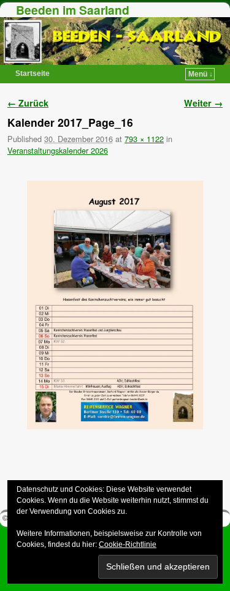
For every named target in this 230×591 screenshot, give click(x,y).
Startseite (32, 73)
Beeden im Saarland (72, 9)
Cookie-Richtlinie (127, 544)
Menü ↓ (200, 74)
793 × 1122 (144, 139)
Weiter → (203, 103)
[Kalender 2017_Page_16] (115, 305)
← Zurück (27, 103)
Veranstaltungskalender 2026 (57, 150)
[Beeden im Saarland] (115, 41)
